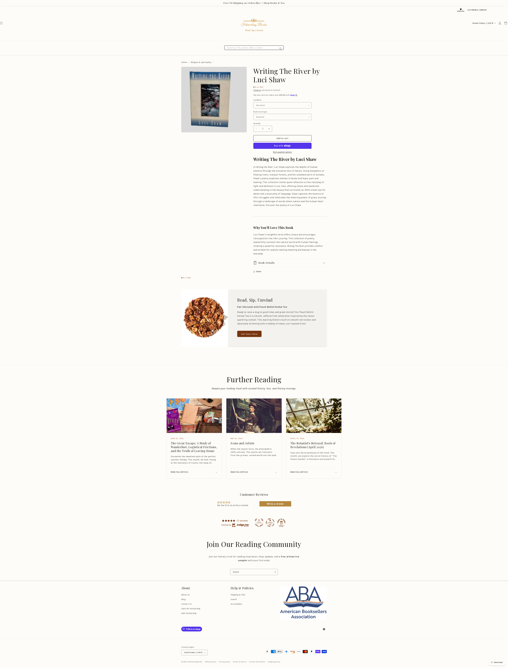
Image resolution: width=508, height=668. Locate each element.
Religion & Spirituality (201, 62)
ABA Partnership (189, 613)
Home (184, 62)
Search (234, 599)
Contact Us (186, 604)
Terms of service (239, 662)
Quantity (256, 123)
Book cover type (260, 112)
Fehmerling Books (195, 662)
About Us (185, 594)
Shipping (257, 90)
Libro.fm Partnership (190, 608)
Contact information (257, 662)
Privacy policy (224, 662)
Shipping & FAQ (238, 594)
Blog (183, 599)
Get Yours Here (249, 334)
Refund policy (210, 662)
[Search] (280, 48)
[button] (290, 262)
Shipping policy (274, 662)
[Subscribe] (275, 572)
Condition (257, 100)
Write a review (275, 503)
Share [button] (258, 271)
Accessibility (236, 604)
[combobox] (254, 48)
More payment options (282, 152)
